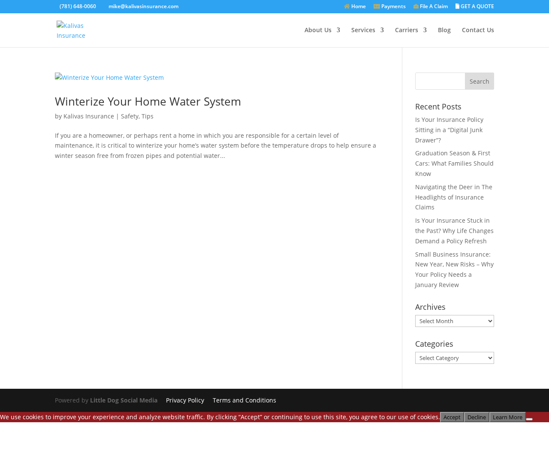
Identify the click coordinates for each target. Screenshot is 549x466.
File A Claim (433, 7)
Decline (477, 417)
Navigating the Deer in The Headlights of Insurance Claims (453, 197)
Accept (452, 417)
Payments (393, 7)
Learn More (507, 417)
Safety (130, 116)
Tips (148, 116)
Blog (444, 30)
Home (358, 7)
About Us (318, 30)
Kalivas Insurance (88, 116)
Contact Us (478, 30)
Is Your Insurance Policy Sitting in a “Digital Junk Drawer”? (449, 129)
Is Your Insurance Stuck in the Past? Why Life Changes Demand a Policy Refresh (454, 230)
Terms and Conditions (244, 400)
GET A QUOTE (476, 7)
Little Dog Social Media (123, 400)
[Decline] (529, 419)
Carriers (406, 30)
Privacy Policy (185, 400)
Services (363, 30)
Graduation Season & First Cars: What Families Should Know (454, 163)
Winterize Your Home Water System (148, 101)
